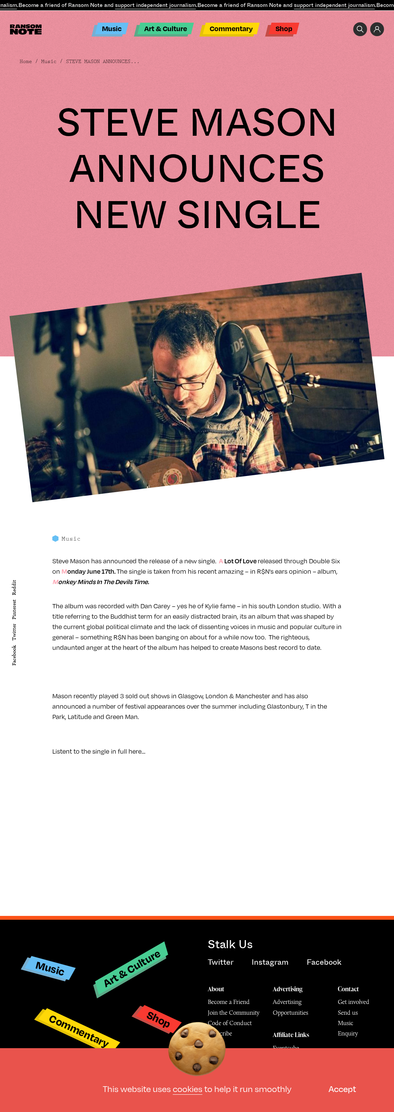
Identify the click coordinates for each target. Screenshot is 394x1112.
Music (112, 28)
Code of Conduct (230, 1023)
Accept (342, 1088)
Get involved (353, 1001)
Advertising (287, 989)
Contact (348, 989)
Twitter (14, 632)
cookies (187, 1088)
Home (26, 61)
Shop (283, 28)
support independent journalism (155, 5)
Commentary (231, 28)
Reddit (14, 587)
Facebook (14, 655)
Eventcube (286, 1048)
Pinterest (14, 609)
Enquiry (348, 1033)
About (216, 989)
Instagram (270, 962)
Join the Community (233, 1012)
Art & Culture (165, 28)
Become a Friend (229, 1001)
